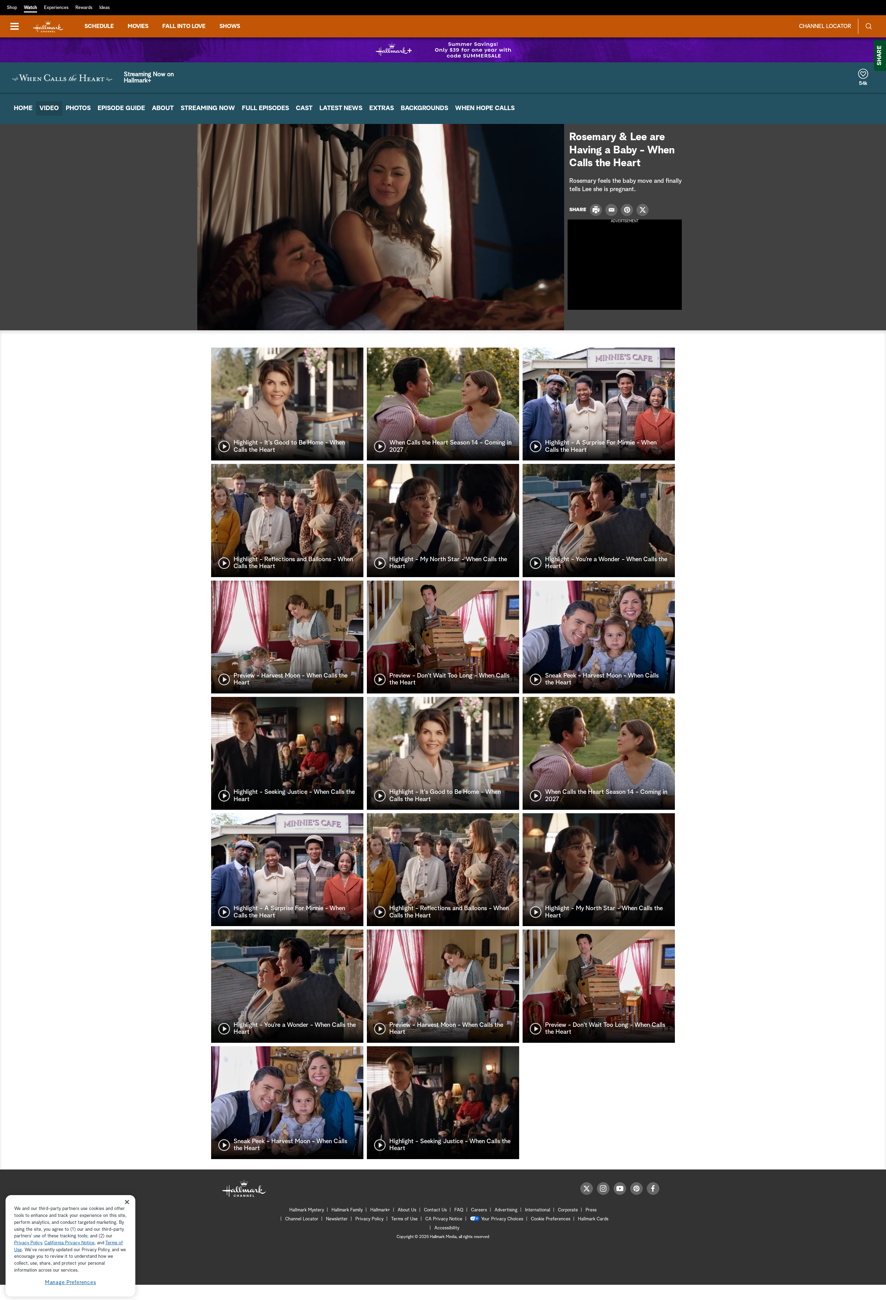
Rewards (83, 8)
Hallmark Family (347, 1210)
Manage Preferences (70, 1282)
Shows (229, 26)
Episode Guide (121, 108)
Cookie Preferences (550, 1219)
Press (591, 1210)
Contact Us (435, 1210)
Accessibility (446, 1228)
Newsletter (337, 1219)
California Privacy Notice (69, 1243)
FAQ (458, 1210)
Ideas (104, 8)
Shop (12, 8)
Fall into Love (184, 26)
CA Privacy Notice (443, 1219)
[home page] (48, 26)
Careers (479, 1210)
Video (49, 108)
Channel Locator (825, 26)
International (537, 1210)
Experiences (56, 8)
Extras (381, 108)
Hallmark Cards (593, 1219)
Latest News (340, 108)
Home (23, 108)
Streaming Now (208, 108)
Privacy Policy (369, 1219)
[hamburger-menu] (14, 26)
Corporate (568, 1210)
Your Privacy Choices (502, 1219)
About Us (407, 1210)
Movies (138, 26)
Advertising (506, 1210)
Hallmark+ (380, 1210)
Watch (30, 8)
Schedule (99, 26)
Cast (304, 108)
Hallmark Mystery (306, 1210)
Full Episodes (265, 108)
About (163, 108)
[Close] (127, 1202)
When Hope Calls (485, 108)
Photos (78, 108)
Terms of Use (404, 1219)
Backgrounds (424, 108)
